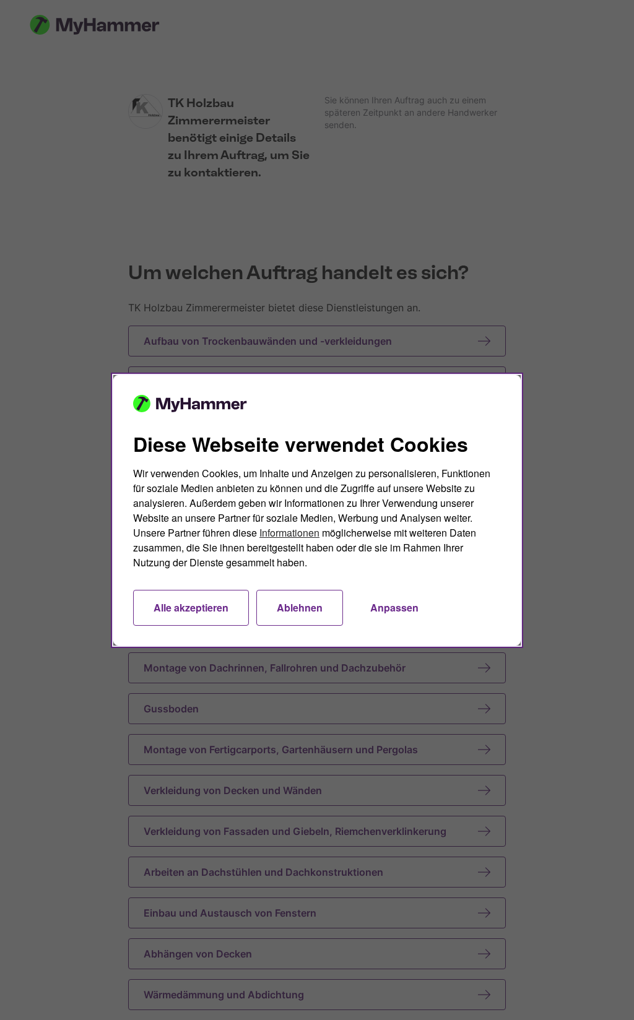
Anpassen (394, 607)
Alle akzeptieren (191, 607)
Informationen (289, 532)
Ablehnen (300, 607)
